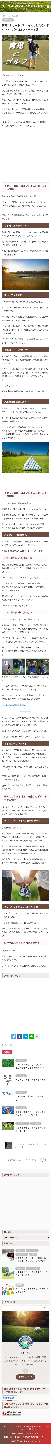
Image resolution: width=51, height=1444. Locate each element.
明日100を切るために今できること (25, 1437)
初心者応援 (27, 1427)
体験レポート (38, 1427)
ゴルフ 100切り (16, 1427)
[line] (31, 1036)
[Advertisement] (25, 155)
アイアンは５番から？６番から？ (30, 1080)
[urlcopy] (37, 1036)
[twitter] (13, 1036)
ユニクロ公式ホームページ (14, 705)
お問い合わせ (32, 1429)
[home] (25, 1370)
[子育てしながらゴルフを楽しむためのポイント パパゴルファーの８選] (25, 1036)
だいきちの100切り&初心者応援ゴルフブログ (25, 1433)
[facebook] (19, 1036)
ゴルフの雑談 (8, 1045)
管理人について (25, 1377)
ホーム (6, 1427)
